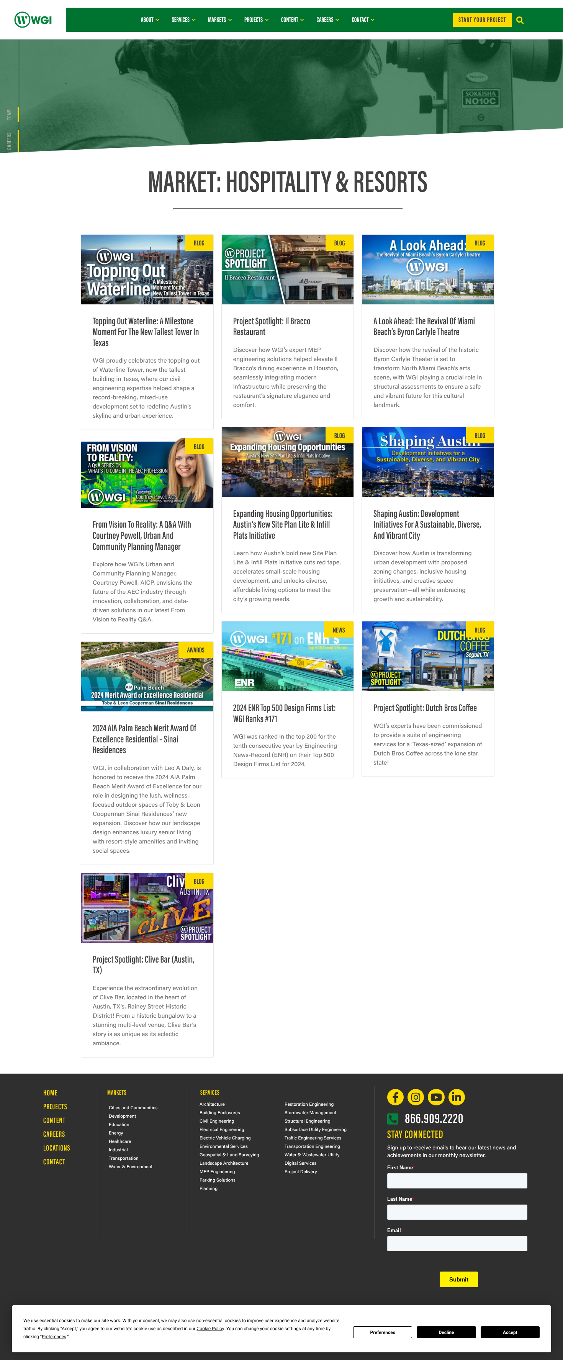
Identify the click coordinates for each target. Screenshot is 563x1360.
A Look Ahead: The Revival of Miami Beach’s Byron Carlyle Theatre (424, 325)
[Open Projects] (267, 20)
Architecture (212, 1103)
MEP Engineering (217, 1171)
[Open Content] (302, 20)
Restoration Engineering (309, 1103)
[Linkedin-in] (456, 1097)
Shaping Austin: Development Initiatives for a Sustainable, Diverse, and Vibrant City (427, 524)
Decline (446, 1332)
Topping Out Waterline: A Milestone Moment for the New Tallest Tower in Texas (146, 331)
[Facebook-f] (395, 1097)
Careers (8, 141)
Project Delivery (301, 1171)
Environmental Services (224, 1146)
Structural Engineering (308, 1120)
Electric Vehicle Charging (225, 1137)
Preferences (382, 1332)
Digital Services (300, 1162)
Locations (56, 1147)
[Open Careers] (337, 20)
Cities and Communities (133, 1107)
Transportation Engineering (312, 1146)
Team (8, 114)
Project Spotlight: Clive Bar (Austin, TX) (144, 964)
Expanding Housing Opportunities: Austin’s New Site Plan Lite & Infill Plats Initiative (283, 524)
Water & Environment (130, 1166)
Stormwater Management (310, 1112)
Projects (55, 1106)
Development (122, 1115)
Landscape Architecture (224, 1162)
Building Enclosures (220, 1112)
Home (50, 1092)
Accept (510, 1332)
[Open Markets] (230, 20)
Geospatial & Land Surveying (229, 1154)
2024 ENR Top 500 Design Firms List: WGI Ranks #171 (284, 712)
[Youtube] (436, 1097)
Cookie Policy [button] (210, 1328)
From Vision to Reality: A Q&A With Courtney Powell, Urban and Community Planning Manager (142, 534)
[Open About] (157, 20)
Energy (116, 1132)
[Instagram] (416, 1097)
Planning (209, 1188)
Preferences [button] (54, 1336)
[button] (520, 20)
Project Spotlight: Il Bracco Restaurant (272, 325)
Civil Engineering (217, 1120)
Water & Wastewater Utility (312, 1154)
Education (119, 1124)
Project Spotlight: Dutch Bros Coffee (425, 707)
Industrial (118, 1149)
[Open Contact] (373, 20)
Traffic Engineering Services (313, 1137)
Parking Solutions (218, 1179)
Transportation (124, 1157)
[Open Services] (193, 20)
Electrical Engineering (222, 1129)
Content (54, 1120)
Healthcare (120, 1141)
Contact (54, 1161)
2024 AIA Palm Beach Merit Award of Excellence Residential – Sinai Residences (144, 738)
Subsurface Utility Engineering (316, 1129)
